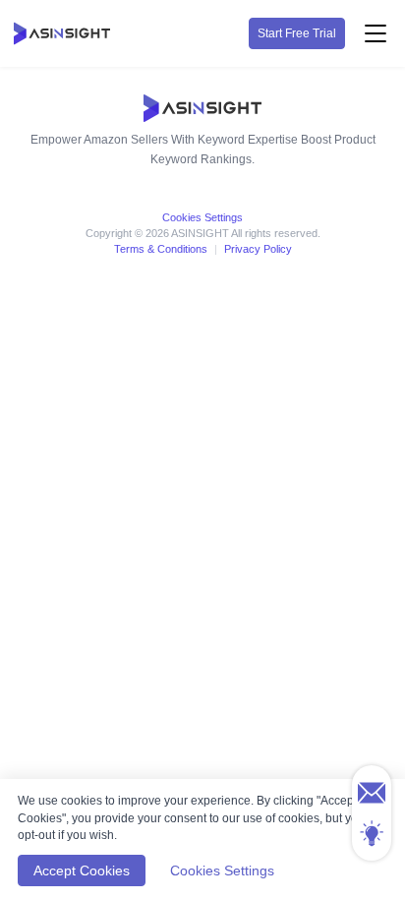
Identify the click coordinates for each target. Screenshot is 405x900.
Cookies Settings (202, 217)
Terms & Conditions (160, 249)
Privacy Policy (258, 249)
